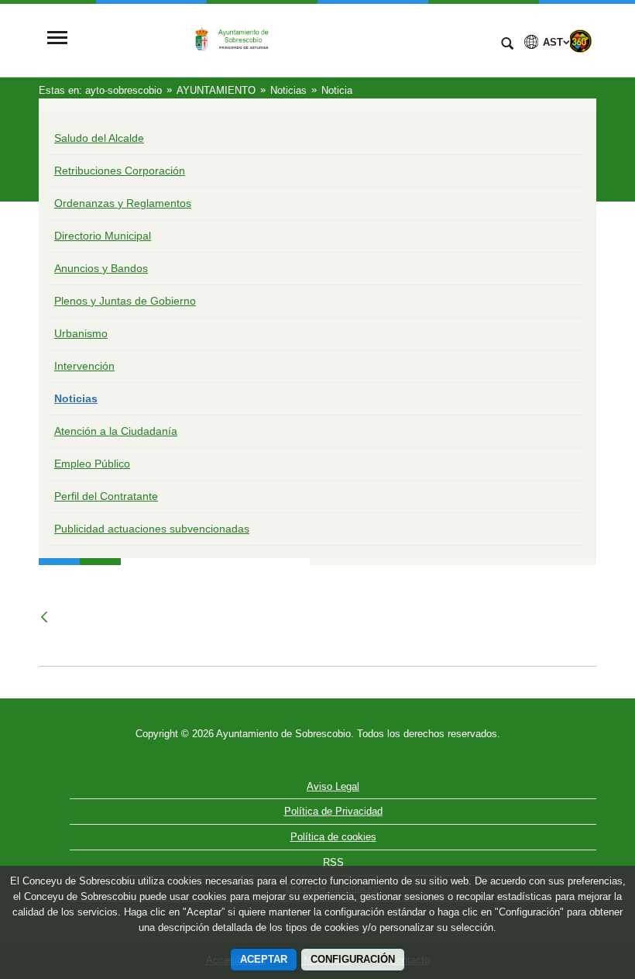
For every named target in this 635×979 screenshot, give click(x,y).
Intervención (84, 366)
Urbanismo (81, 333)
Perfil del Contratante (106, 496)
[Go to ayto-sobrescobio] (283, 38)
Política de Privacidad (333, 811)
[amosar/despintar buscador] (507, 45)
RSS (333, 862)
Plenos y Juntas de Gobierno (125, 301)
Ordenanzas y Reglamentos (122, 203)
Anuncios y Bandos (101, 268)
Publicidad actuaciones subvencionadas (151, 528)
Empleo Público (92, 463)
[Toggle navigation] (57, 39)
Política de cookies (333, 837)
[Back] (46, 617)
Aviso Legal (333, 786)
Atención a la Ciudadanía (115, 431)
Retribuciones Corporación (119, 170)
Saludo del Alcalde (99, 138)
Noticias (76, 398)
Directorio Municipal (102, 235)
